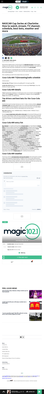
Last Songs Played (11, 11)
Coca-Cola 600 (32, 67)
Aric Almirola (30, 131)
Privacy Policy (4, 376)
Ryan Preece (31, 142)
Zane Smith (12, 142)
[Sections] (2, 2)
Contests (20, 11)
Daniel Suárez (17, 150)
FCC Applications (5, 353)
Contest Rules (5, 349)
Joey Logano (29, 138)
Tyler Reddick (14, 145)
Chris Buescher (23, 135)
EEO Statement (5, 356)
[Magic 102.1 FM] (22, 1)
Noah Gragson (13, 143)
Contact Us (4, 344)
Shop (32, 11)
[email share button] (9, 58)
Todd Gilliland (38, 146)
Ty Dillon (32, 148)
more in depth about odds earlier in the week (16, 114)
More (35, 11)
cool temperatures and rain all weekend (20, 156)
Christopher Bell (22, 136)
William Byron (24, 139)
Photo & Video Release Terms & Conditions (11, 358)
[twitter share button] (6, 58)
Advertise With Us (27, 11)
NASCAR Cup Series (28, 64)
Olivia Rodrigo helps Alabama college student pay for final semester (15, 291)
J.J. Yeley (25, 134)
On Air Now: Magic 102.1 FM (22, 240)
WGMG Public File (5, 351)
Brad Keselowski (24, 128)
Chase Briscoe (7, 134)
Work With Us (5, 347)
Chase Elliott (9, 131)
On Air (17, 11)
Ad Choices (21, 376)
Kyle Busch (21, 130)
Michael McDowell (28, 141)
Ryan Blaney (28, 132)
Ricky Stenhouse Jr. (32, 145)
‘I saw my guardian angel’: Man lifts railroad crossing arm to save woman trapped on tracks (14, 314)
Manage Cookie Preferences (6, 378)
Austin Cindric (25, 125)
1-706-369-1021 (22, 257)
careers (29, 376)
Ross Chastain (5, 125)
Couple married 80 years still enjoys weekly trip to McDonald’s (14, 302)
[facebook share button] (3, 58)
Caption (38, 54)
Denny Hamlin (10, 132)
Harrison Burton (8, 138)
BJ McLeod (14, 149)
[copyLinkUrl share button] (11, 58)
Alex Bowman (17, 146)
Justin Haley (9, 141)
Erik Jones (32, 143)
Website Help (5, 369)
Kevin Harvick (24, 127)
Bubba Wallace (7, 139)
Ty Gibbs (15, 148)
